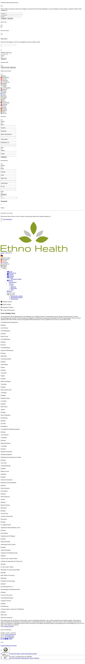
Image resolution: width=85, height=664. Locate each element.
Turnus (2, 55)
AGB (12, 658)
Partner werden (20, 653)
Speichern (3, 59)
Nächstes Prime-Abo (6, 52)
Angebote (11, 276)
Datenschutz (18, 658)
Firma (2, 124)
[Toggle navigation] (1, 221)
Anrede (3, 121)
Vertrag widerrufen (34, 658)
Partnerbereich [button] (13, 282)
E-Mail (2, 153)
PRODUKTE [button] (12, 273)
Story (12, 285)
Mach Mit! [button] (12, 294)
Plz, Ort (3, 186)
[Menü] (8, 648)
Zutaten (19, 279)
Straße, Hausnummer (6, 134)
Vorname (3, 128)
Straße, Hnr (4, 178)
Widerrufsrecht (25, 658)
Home (10, 271)
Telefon (3, 150)
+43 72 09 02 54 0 (9, 636)
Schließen (3, 18)
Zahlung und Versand (11, 645)
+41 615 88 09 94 (9, 637)
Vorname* (3, 13)
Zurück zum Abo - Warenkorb (8, 67)
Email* (2, 16)
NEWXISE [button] (12, 293)
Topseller (10, 274)
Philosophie (14, 288)
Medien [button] (10, 280)
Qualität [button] (11, 277)
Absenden (10, 18)
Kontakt (3, 645)
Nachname (3, 131)
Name (2, 175)
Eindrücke (13, 287)
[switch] (5, 658)
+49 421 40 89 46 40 (10, 634)
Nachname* (4, 15)
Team (12, 290)
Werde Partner (14, 299)
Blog (10, 291)
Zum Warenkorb (7, 219)
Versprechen (14, 279)
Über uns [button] (11, 284)
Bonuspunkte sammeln (17, 296)
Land (2, 147)
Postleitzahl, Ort (5, 142)
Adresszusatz (4, 139)
